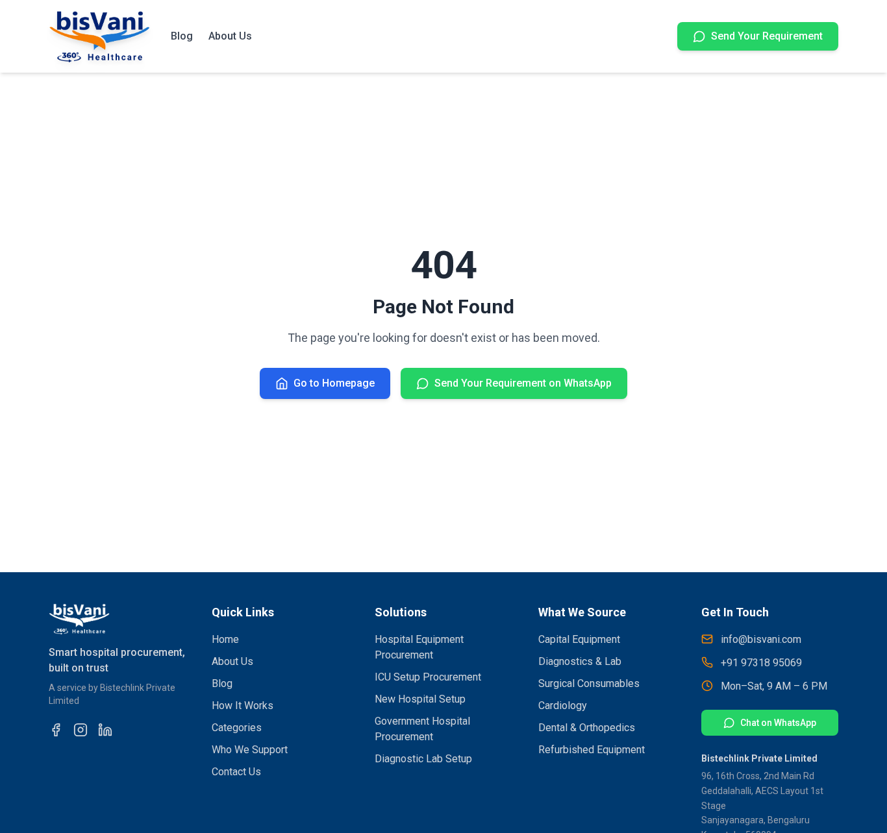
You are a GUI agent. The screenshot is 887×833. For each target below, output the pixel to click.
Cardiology (562, 705)
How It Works (242, 705)
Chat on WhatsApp (778, 723)
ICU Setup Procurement (428, 677)
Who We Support (250, 749)
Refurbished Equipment (591, 749)
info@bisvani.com (761, 639)
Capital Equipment (579, 639)
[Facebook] (56, 730)
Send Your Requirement (767, 36)
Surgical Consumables (589, 683)
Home (225, 639)
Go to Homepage (334, 383)
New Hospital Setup (420, 699)
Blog (182, 36)
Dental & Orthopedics (586, 727)
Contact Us (236, 772)
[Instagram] (80, 730)
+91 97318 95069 (761, 663)
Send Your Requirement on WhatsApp (523, 383)
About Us (230, 36)
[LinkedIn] (105, 730)
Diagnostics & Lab (579, 661)
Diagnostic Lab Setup (423, 759)
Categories (237, 727)
